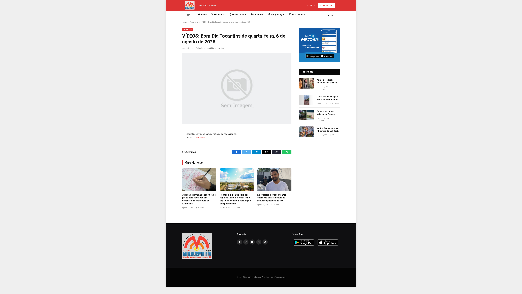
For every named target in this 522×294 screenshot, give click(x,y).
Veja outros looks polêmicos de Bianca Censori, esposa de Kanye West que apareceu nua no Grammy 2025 (326, 81)
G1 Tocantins (199, 137)
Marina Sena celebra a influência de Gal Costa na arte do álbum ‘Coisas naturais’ (327, 130)
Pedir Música (326, 5)
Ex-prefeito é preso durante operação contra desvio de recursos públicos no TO (271, 198)
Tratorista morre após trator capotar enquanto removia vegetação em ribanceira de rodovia (328, 98)
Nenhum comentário (206, 48)
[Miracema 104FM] (190, 5)
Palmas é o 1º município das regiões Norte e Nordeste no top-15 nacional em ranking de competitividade (235, 199)
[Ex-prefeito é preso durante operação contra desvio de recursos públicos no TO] (274, 179)
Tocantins (187, 29)
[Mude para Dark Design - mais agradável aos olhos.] (331, 14)
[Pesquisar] (327, 15)
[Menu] (188, 14)
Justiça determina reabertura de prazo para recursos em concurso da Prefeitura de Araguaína (199, 199)
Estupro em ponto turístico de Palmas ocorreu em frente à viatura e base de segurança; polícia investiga (326, 113)
